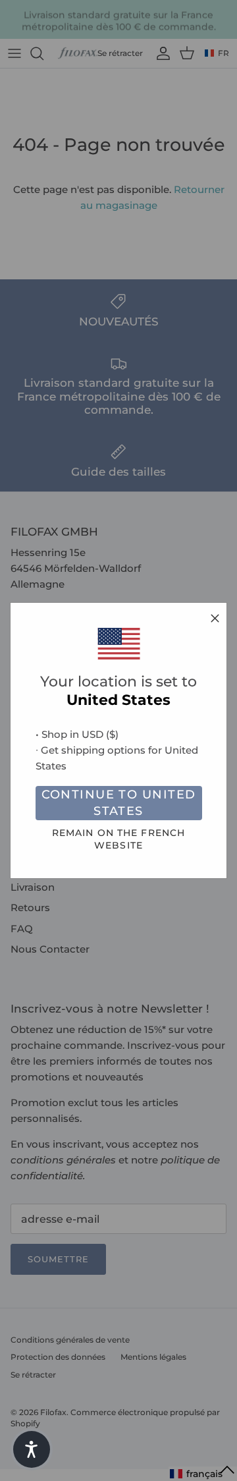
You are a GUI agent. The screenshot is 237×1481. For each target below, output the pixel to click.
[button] (32, 1449)
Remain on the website (118, 839)
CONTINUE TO (118, 802)
